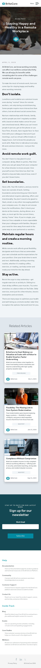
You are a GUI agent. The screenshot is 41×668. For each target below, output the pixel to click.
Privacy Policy (12, 663)
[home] (9, 4)
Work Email (20, 522)
